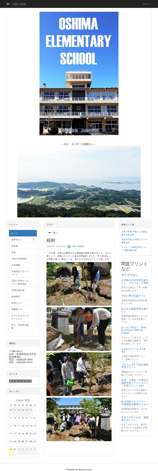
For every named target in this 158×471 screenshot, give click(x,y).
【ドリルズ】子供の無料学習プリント (134, 366)
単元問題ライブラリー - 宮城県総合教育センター (134, 403)
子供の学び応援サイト (133, 295)
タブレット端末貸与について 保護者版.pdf (134, 248)
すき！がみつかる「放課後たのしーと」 (134, 418)
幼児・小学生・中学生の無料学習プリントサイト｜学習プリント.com (134, 382)
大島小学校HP (77, 246)
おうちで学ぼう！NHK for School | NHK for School (133, 330)
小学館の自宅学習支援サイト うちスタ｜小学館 (134, 281)
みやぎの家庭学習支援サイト (134, 310)
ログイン (147, 3)
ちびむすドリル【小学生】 (133, 350)
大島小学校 (19, 4)
